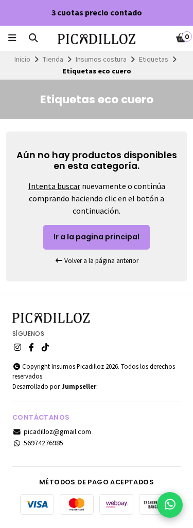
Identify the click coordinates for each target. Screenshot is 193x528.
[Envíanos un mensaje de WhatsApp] (170, 505)
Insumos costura (101, 59)
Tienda (53, 59)
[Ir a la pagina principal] (96, 39)
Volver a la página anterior (100, 260)
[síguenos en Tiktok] (45, 347)
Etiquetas (153, 59)
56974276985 (43, 442)
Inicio (22, 59)
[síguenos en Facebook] (31, 347)
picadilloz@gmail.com (57, 431)
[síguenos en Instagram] (17, 347)
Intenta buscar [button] (54, 186)
